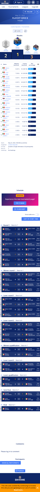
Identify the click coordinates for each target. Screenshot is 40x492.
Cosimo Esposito (15, 27)
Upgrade (35, 7)
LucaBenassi (36, 52)
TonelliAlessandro (27, 52)
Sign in (19, 2)
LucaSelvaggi (6, 50)
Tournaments (13, 7)
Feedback (21, 471)
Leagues (25, 7)
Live (3, 7)
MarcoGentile (17, 47)
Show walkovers (30, 214)
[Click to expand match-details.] (18, 229)
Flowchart (21, 209)
